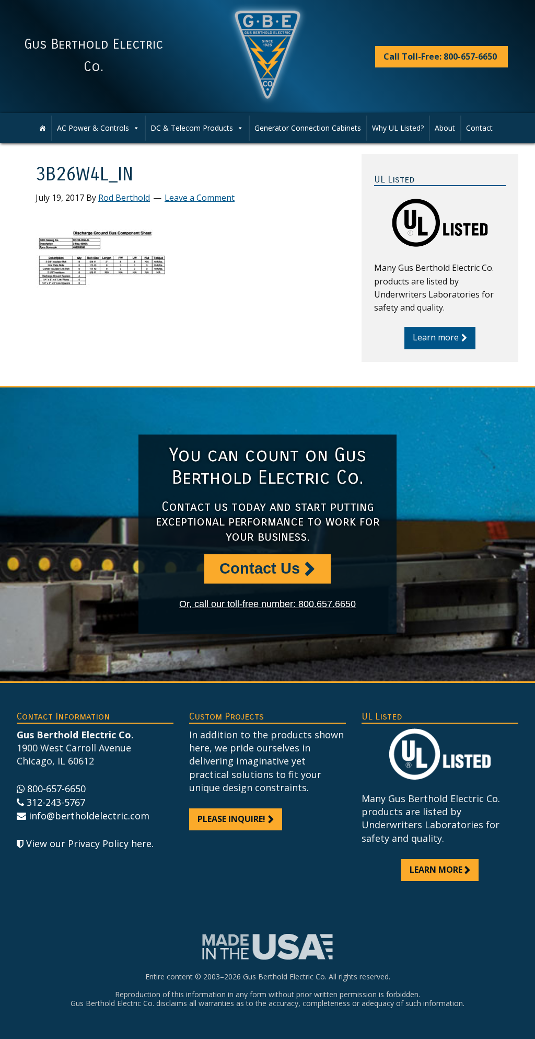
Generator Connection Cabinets (307, 128)
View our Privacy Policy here (89, 843)
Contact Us (259, 568)
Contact (479, 128)
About (445, 128)
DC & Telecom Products (191, 128)
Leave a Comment (200, 197)
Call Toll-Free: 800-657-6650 (440, 56)
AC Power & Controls (93, 128)
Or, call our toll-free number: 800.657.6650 (267, 604)
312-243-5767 (56, 802)
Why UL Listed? (398, 128)
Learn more (436, 337)
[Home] (42, 128)
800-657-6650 (56, 788)
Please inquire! (231, 819)
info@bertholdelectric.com (89, 815)
